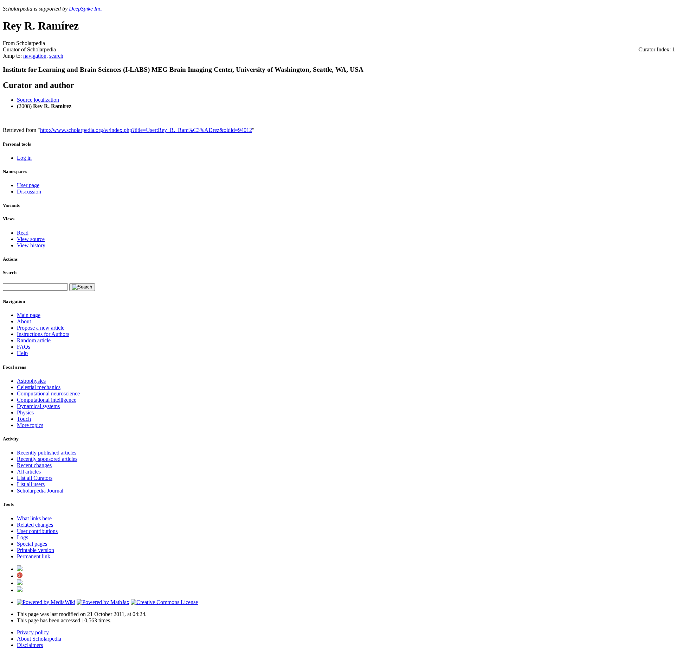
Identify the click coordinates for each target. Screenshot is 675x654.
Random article (34, 340)
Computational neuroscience (48, 393)
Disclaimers (30, 645)
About (24, 321)
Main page (28, 315)
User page (28, 185)
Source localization (38, 100)
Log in (24, 158)
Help (22, 353)
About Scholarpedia (39, 639)
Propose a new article (40, 328)
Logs (22, 537)
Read (22, 233)
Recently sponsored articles (47, 459)
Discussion (29, 192)
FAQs (23, 347)
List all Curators (34, 478)
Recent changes (34, 465)
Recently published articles (46, 453)
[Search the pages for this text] (82, 287)
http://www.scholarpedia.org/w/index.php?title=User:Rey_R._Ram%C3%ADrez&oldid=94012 (146, 130)
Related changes (35, 525)
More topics (30, 425)
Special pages (32, 544)
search (56, 56)
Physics (25, 412)
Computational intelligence (46, 400)
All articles (29, 472)
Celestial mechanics (38, 387)
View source (31, 239)
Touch (24, 419)
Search (10, 272)
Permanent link (33, 556)
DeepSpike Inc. (86, 9)
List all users (31, 484)
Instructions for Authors (43, 334)
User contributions (37, 531)
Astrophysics (31, 381)
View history (31, 245)
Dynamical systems (38, 406)
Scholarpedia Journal (40, 491)
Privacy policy (33, 632)
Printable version (35, 550)
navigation (34, 56)
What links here (34, 518)
